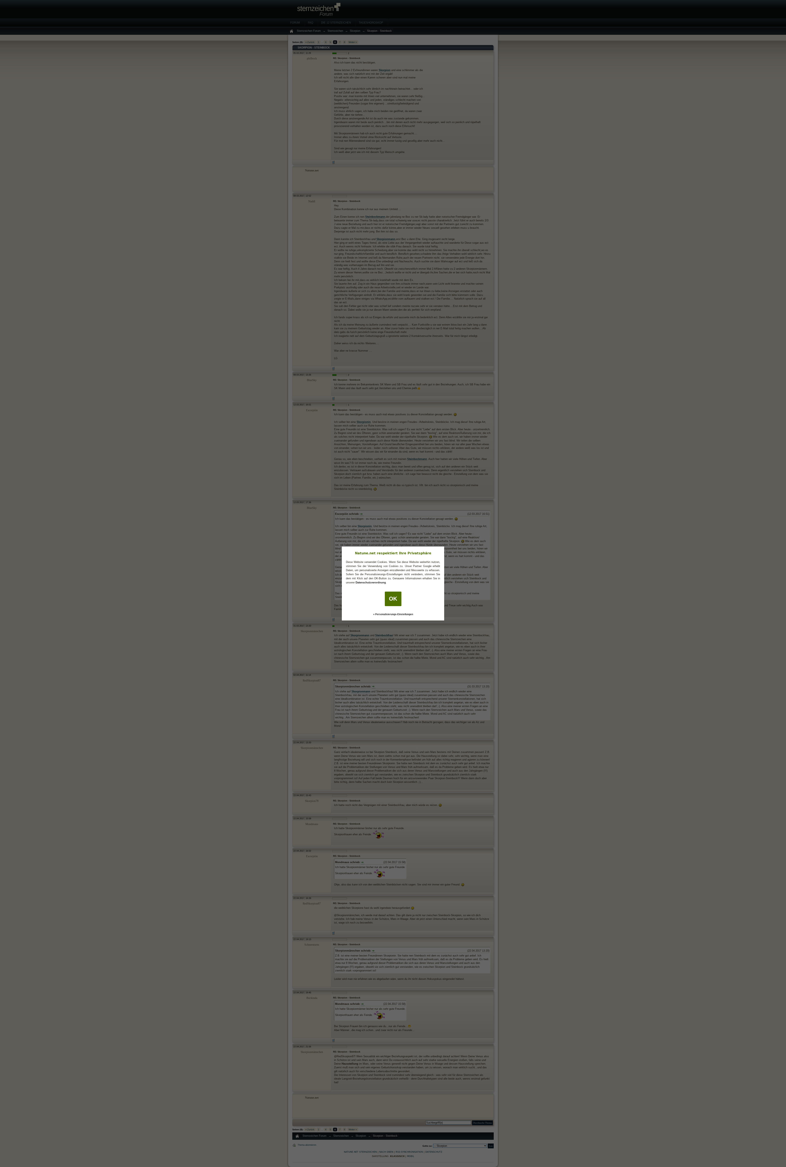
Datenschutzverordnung (371, 582)
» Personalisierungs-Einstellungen (393, 614)
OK (393, 599)
